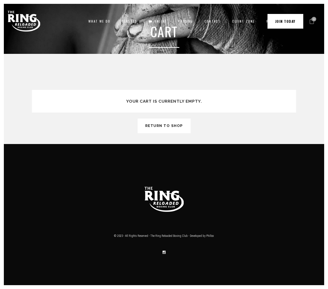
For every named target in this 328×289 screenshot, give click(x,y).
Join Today (285, 21)
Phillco (210, 236)
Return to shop (164, 126)
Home (160, 51)
